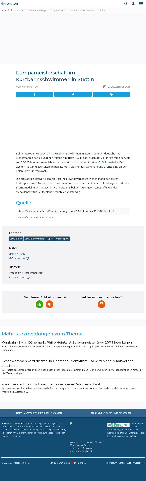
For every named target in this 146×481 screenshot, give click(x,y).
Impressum (111, 462)
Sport (50, 239)
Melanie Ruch (17, 254)
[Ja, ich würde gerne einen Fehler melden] (101, 304)
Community (30, 412)
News (4, 10)
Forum (18, 413)
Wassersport (62, 239)
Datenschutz (125, 462)
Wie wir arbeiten (123, 412)
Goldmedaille (110, 162)
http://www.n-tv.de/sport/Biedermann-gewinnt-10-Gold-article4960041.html (64, 211)
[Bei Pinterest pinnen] (111, 94)
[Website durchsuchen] (126, 3)
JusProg (132, 436)
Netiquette (56, 412)
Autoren (108, 412)
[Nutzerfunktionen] (133, 3)
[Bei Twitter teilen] (73, 94)
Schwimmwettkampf (36, 10)
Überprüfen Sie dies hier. (82, 451)
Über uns (96, 413)
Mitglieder (43, 412)
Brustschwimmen (56, 183)
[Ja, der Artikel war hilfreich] (39, 304)
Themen (14, 10)
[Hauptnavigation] (141, 3)
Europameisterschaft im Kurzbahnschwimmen (53, 153)
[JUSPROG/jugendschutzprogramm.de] (118, 424)
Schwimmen (16, 239)
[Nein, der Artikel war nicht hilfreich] (49, 304)
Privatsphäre (138, 462)
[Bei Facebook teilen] (34, 94)
